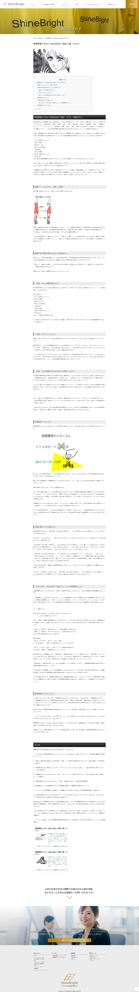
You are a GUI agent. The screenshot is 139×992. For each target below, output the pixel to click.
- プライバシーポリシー (38, 967)
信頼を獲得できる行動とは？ (45, 100)
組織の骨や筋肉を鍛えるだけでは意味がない (49, 87)
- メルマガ (91, 960)
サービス (65, 4)
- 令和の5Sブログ (74, 957)
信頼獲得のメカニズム (43, 97)
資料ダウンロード (112, 4)
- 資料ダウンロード (93, 955)
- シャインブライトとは (38, 957)
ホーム (33, 4)
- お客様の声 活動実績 (38, 963)
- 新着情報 (72, 955)
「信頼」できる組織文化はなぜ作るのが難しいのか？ (51, 95)
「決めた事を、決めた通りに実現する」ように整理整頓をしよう (54, 102)
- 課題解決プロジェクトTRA (58, 957)
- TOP (34, 955)
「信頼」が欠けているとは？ (45, 92)
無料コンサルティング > (69, 940)
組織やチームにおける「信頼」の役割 (47, 85)
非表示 (64, 79)
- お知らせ (72, 959)
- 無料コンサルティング (94, 959)
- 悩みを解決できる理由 (38, 959)
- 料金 (34, 960)
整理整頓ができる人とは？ (44, 105)
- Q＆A (34, 965)
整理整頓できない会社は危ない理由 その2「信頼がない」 (52, 82)
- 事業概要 (35, 968)
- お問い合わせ (92, 957)
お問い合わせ (132, 4)
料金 (77, 4)
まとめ (38, 108)
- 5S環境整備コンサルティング (59, 955)
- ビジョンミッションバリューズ (40, 970)
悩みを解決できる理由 (48, 4)
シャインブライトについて (93, 4)
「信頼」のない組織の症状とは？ (46, 90)
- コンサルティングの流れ (39, 962)
